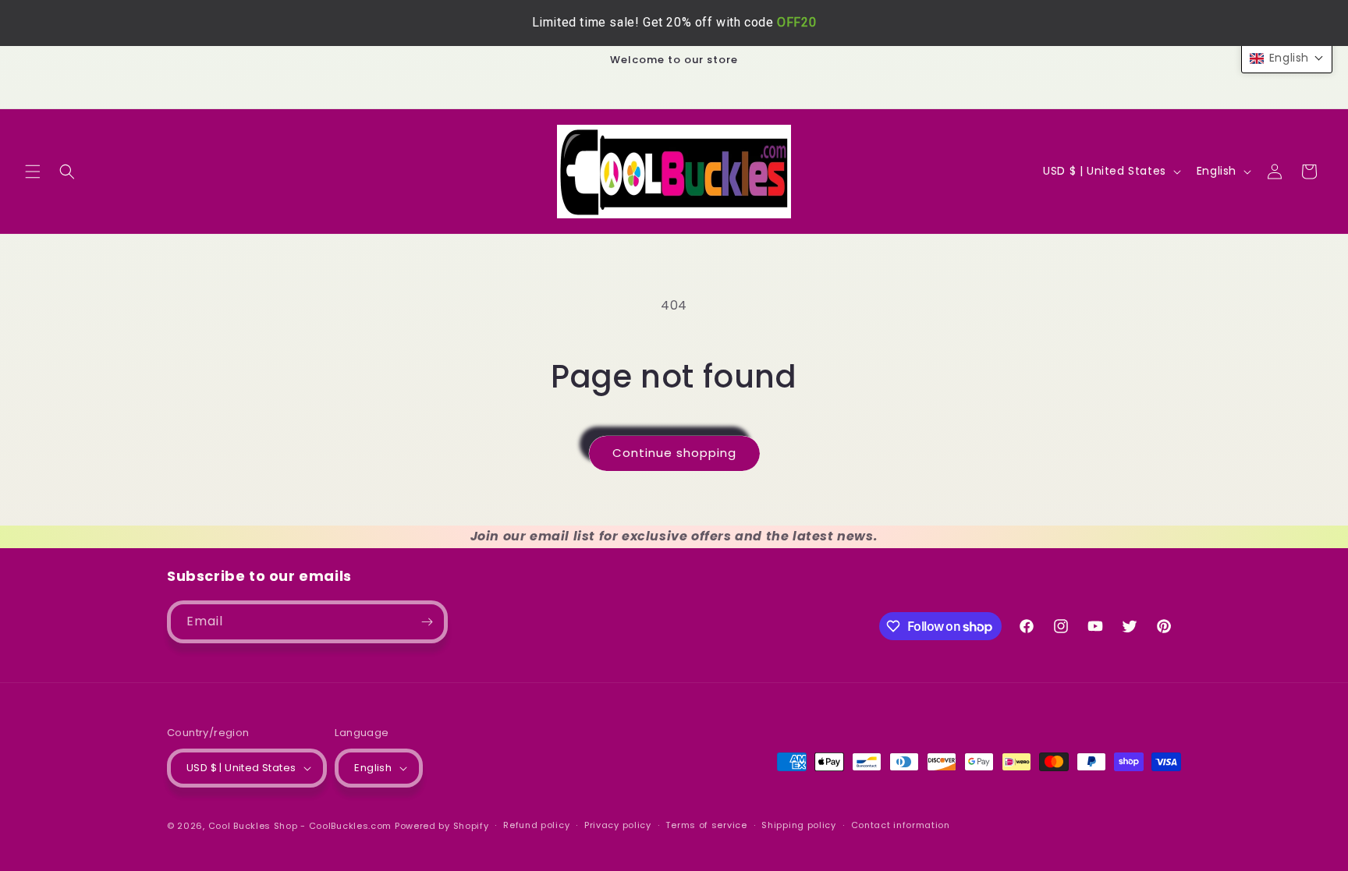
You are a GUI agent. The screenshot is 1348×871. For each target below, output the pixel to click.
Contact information (900, 825)
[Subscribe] (427, 621)
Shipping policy (798, 825)
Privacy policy (617, 825)
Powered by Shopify (442, 826)
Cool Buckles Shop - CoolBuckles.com (300, 826)
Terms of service (706, 825)
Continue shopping (674, 452)
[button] (33, 171)
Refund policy (536, 825)
